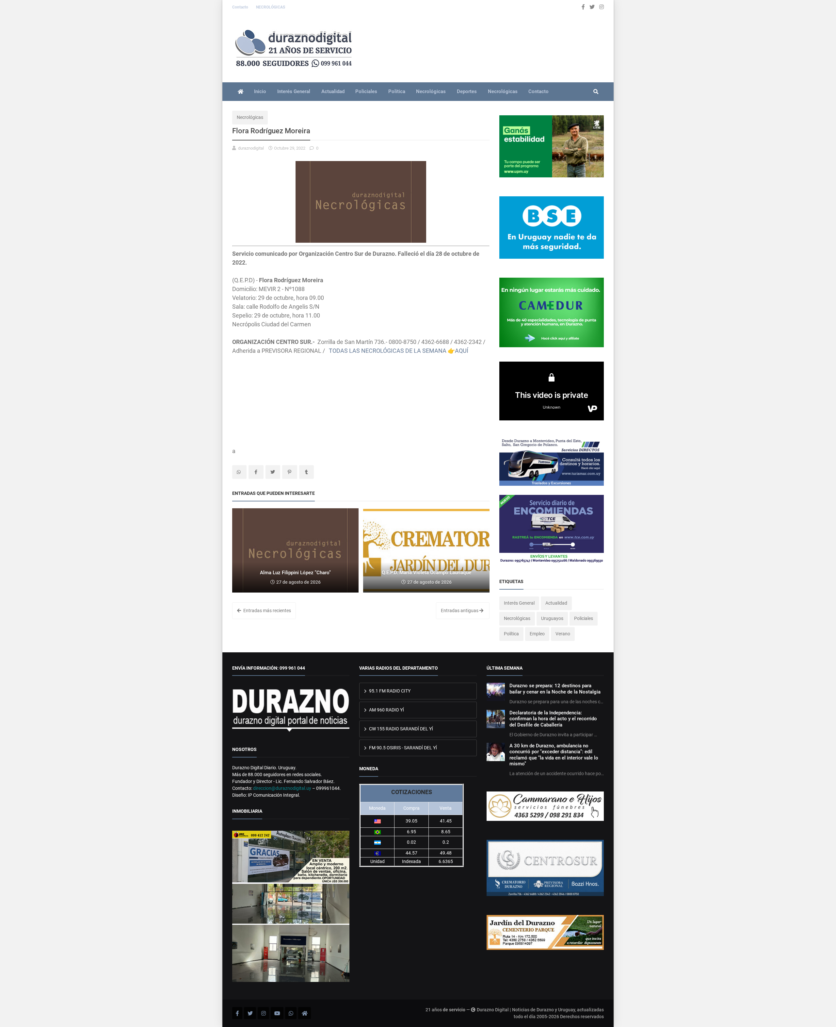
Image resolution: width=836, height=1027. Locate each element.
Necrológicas (431, 91)
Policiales (366, 91)
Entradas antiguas (460, 610)
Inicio (260, 91)
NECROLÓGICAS (270, 7)
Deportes (467, 91)
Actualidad (333, 91)
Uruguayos (552, 618)
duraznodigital (251, 148)
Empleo (537, 633)
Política (396, 91)
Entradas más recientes (266, 610)
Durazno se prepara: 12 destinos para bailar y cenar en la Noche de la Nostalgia (555, 688)
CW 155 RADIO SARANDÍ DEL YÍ (400, 728)
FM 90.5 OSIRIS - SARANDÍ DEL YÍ (402, 747)
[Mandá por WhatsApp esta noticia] (239, 472)
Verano (562, 633)
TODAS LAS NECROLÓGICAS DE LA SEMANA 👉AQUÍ (398, 350)
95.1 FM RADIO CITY (389, 690)
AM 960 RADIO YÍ (386, 709)
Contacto (240, 7)
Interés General (293, 91)
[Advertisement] (361, 401)
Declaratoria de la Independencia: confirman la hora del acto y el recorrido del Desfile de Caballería (553, 719)
